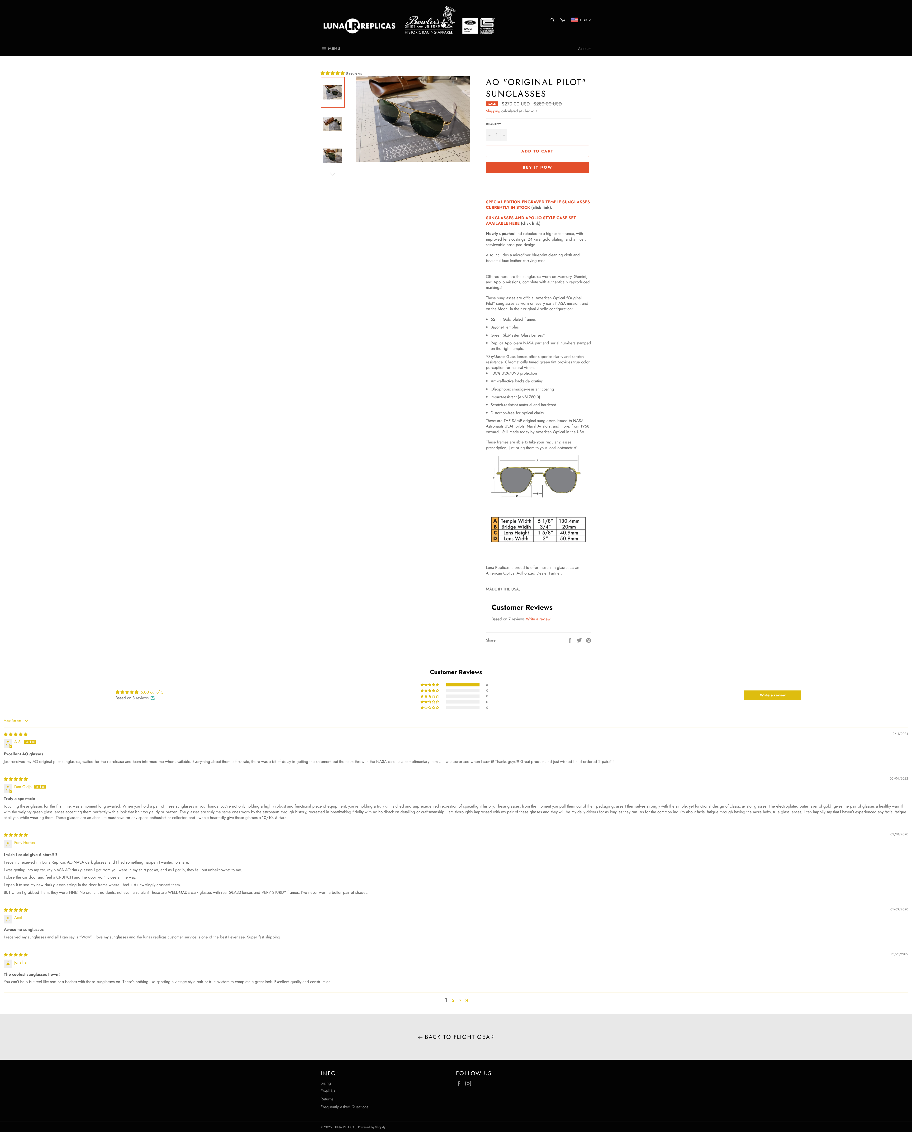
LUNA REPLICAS (345, 1127)
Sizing (326, 1083)
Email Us (328, 1091)
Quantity (493, 124)
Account (584, 48)
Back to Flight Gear (458, 1037)
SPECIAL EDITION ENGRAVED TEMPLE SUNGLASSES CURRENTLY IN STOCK (538, 204)
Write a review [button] (773, 695)
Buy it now (537, 167)
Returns (327, 1099)
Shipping (493, 111)
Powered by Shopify (371, 1127)
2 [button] (453, 1000)
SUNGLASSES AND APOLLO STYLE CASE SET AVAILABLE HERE (531, 220)
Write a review (538, 619)
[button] (333, 73)
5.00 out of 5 (152, 692)
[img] (16, 734)
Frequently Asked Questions (344, 1107)
